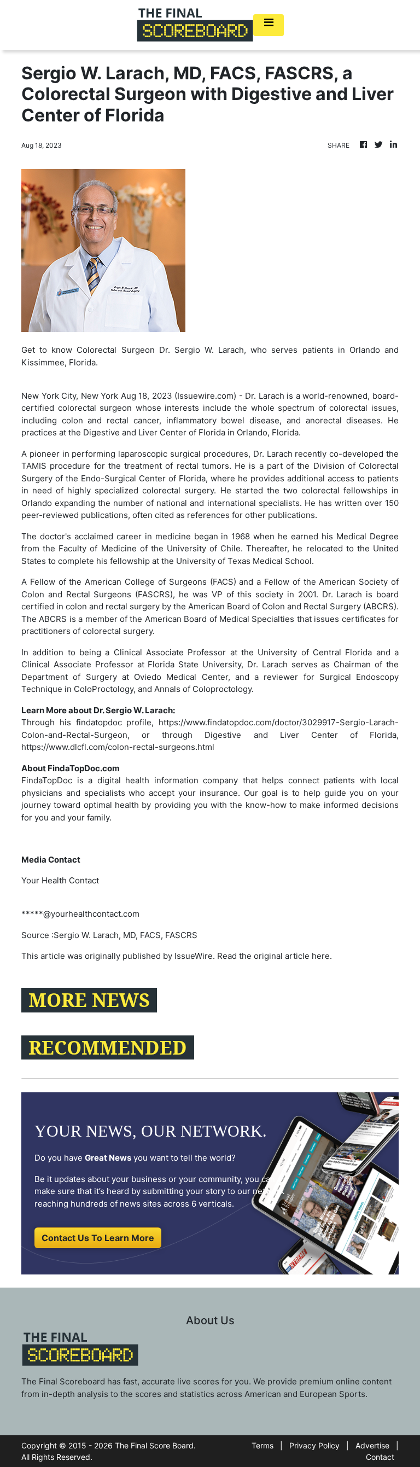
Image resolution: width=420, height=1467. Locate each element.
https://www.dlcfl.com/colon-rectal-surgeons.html (117, 747)
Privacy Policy (314, 1445)
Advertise (372, 1445)
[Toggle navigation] (268, 25)
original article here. (293, 956)
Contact (380, 1457)
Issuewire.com (205, 396)
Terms (262, 1445)
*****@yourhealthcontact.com (80, 914)
